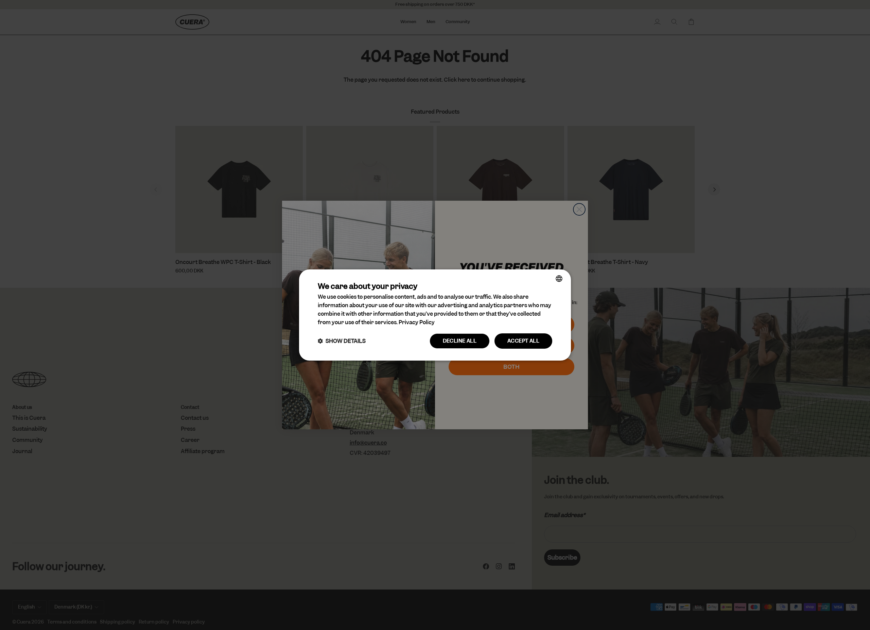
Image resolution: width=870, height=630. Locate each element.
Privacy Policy (417, 322)
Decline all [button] (459, 340)
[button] (342, 341)
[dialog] (435, 315)
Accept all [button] (523, 340)
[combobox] (559, 278)
